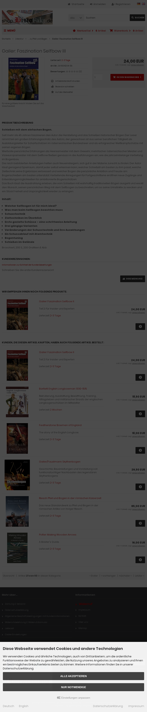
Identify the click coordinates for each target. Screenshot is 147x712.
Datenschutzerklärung (108, 706)
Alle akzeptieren (73, 676)
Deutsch (8, 706)
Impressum (136, 706)
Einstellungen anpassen (75, 697)
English (23, 706)
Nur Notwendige (73, 687)
